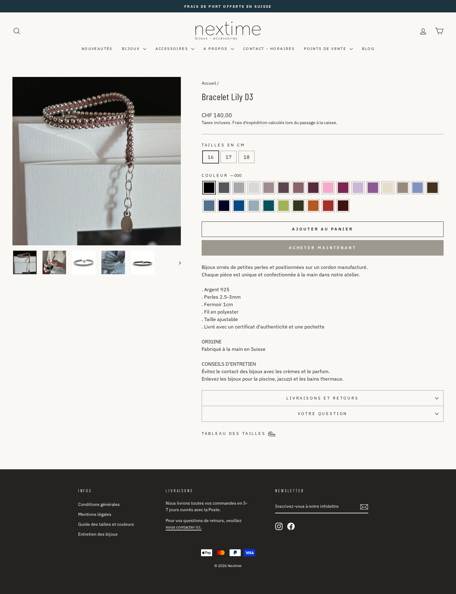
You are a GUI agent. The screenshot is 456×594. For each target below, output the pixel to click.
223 (268, 205)
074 (417, 187)
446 (432, 187)
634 (239, 187)
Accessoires (172, 48)
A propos (216, 48)
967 (239, 205)
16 (211, 157)
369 (343, 205)
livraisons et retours (322, 398)
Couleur (222, 175)
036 (224, 187)
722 (388, 187)
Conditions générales (99, 504)
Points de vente (326, 48)
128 (283, 187)
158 (358, 187)
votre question (323, 413)
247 (343, 187)
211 (328, 187)
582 (283, 205)
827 (254, 205)
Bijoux (131, 48)
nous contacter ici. (184, 527)
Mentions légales (94, 514)
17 (229, 157)
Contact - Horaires (269, 48)
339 (224, 205)
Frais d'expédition (249, 122)
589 (313, 205)
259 (313, 187)
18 (247, 157)
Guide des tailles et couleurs (106, 524)
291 (373, 187)
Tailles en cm (223, 145)
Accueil (209, 83)
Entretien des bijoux (98, 534)
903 (209, 205)
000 (209, 187)
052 (298, 187)
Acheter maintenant (322, 247)
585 (298, 205)
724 (402, 187)
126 (268, 187)
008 (254, 187)
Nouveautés (97, 48)
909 (328, 205)
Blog (368, 48)
